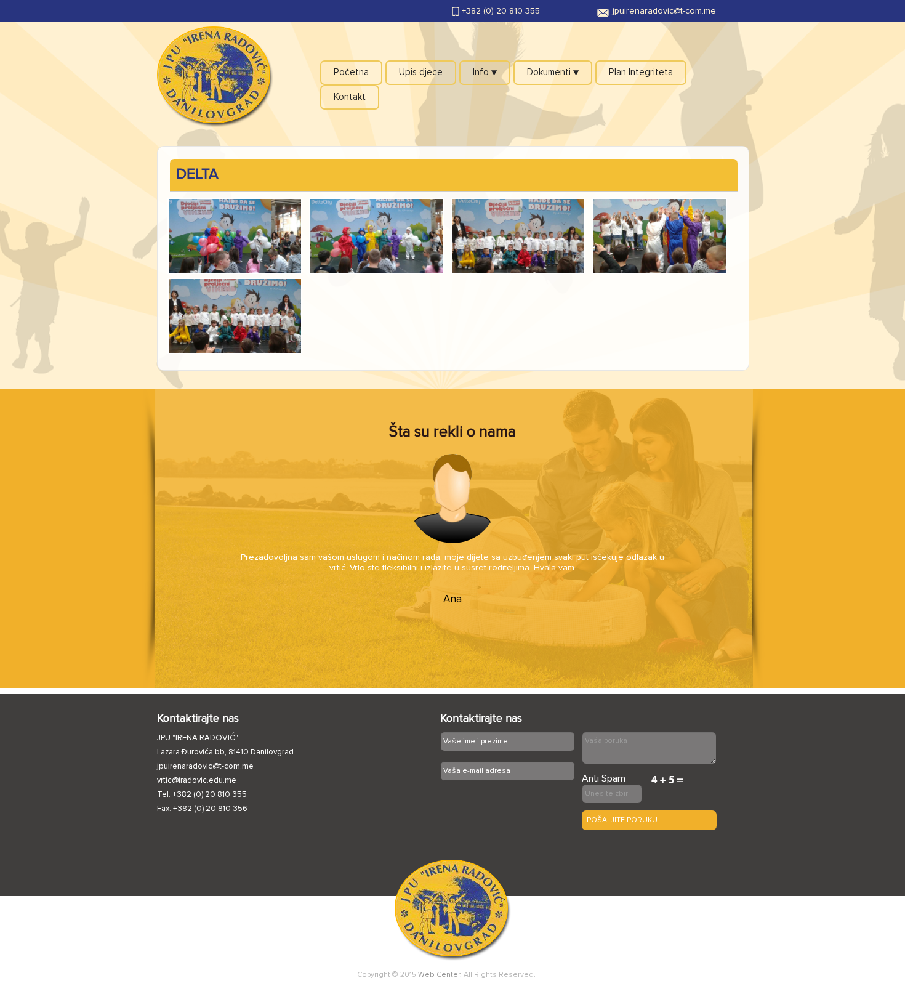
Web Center (439, 975)
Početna (351, 72)
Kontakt (350, 97)
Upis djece (421, 72)
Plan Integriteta (641, 72)
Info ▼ (485, 72)
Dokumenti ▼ (553, 72)
